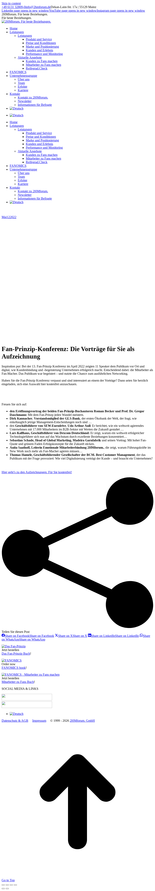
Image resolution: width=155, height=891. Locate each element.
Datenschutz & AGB (15, 720)
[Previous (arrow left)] (3, 888)
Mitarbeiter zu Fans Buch (18, 682)
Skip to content (11, 3)
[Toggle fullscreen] (11, 885)
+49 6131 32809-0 (13, 7)
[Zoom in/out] (15, 885)
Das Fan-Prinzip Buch (16, 653)
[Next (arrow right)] (7, 888)
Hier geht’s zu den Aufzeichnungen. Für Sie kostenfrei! (37, 472)
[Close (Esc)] (3, 885)
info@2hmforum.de (38, 7)
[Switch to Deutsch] (16, 115)
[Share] (7, 885)
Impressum (39, 720)
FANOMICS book (14, 667)
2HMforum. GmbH (82, 720)
